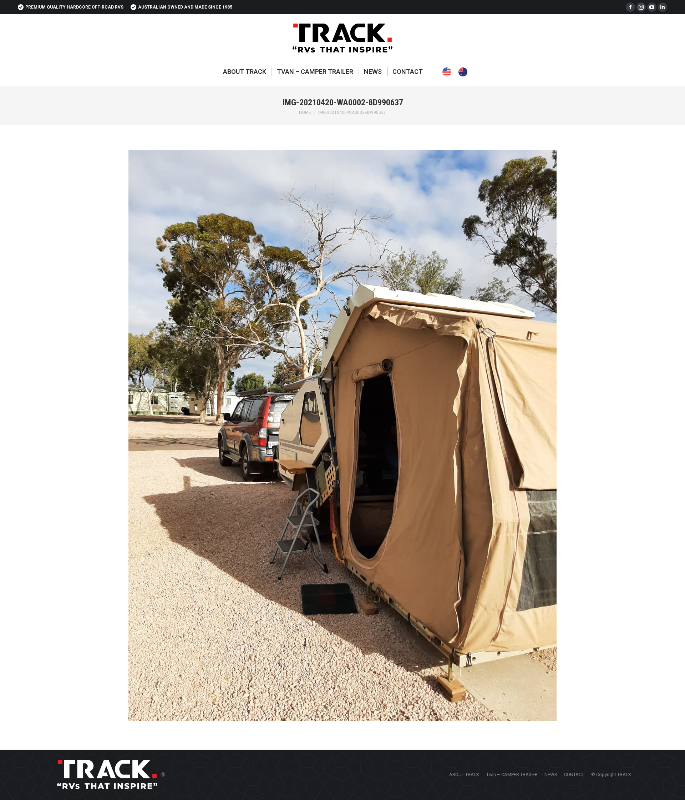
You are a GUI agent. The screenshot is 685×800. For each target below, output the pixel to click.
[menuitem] (245, 72)
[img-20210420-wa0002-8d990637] (342, 435)
